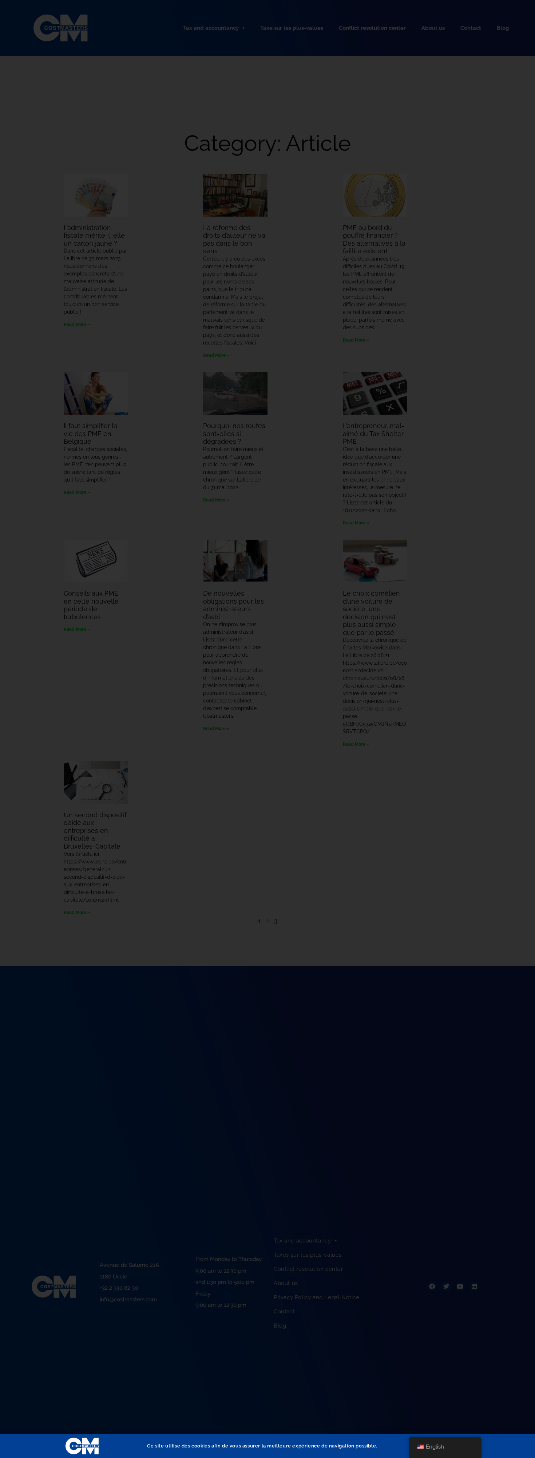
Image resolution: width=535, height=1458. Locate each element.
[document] (267, 729)
